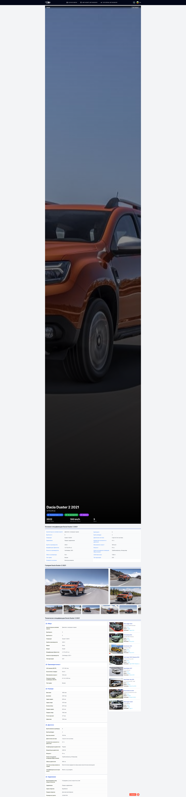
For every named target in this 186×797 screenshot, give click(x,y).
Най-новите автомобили (89, 2)
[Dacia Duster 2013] (116, 649)
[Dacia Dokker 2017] (116, 671)
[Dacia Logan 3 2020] (116, 705)
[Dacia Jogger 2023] (116, 627)
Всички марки (72, 2)
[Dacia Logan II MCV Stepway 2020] (116, 660)
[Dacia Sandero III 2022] (116, 693)
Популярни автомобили (110, 2)
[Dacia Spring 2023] (116, 638)
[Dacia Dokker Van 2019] (116, 682)
